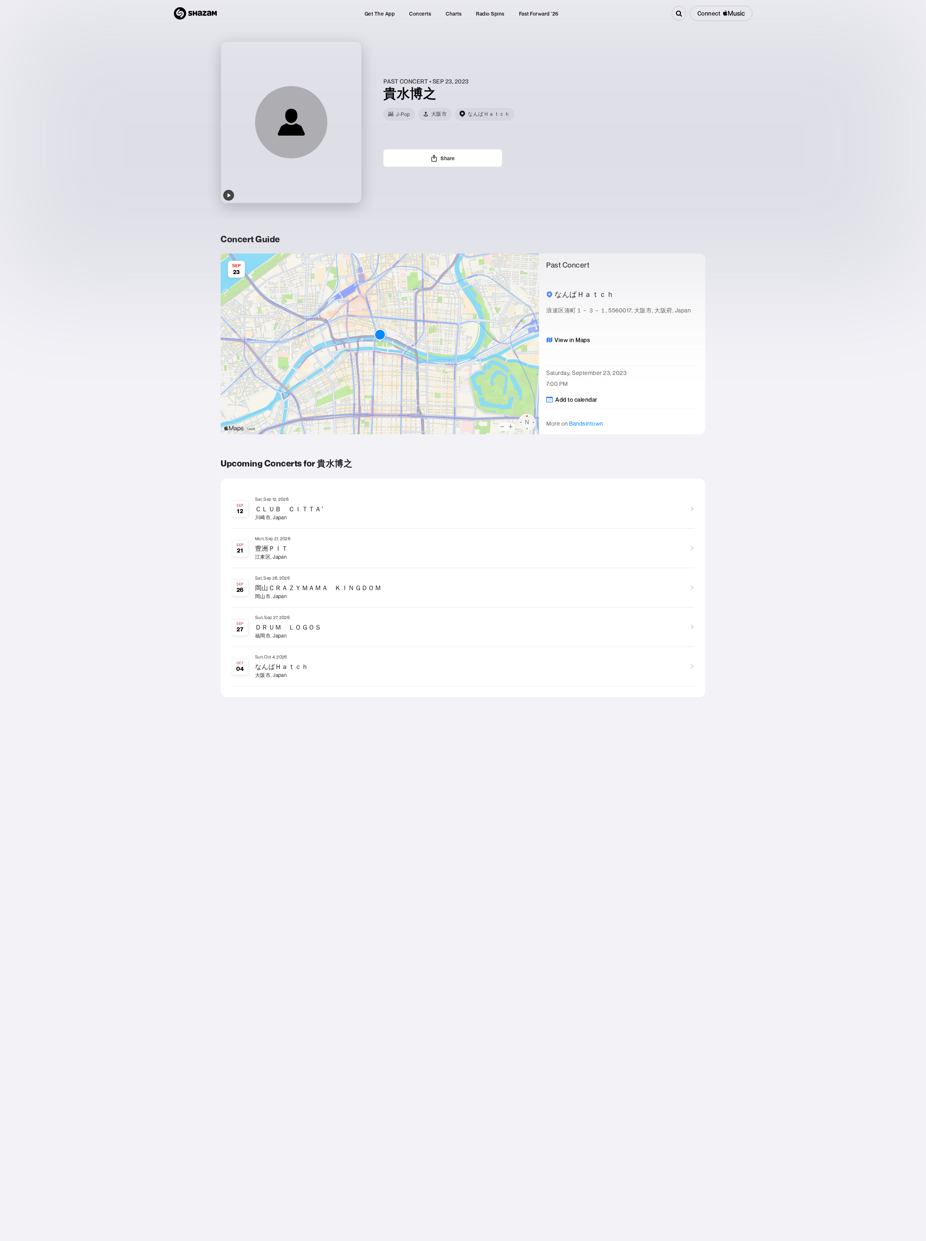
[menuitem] (379, 13)
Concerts (420, 13)
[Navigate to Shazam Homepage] (195, 13)
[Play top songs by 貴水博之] (228, 195)
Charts (454, 13)
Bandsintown (586, 423)
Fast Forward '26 (538, 13)
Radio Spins (490, 13)
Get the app (380, 13)
